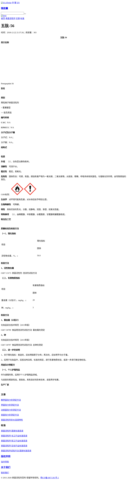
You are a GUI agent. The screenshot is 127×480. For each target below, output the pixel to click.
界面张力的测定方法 (10, 405)
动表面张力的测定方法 (11, 410)
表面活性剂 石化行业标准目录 (14, 446)
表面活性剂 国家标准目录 (12, 431)
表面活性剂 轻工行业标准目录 (14, 441)
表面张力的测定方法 (10, 415)
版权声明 (5, 456)
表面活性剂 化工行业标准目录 (14, 436)
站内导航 (5, 462)
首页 (3, 18)
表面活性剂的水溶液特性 (12, 420)
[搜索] (25, 13)
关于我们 (5, 467)
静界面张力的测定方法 (11, 400)
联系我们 (5, 473)
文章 (18, 18)
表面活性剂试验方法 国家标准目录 (16, 451)
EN (18, 3)
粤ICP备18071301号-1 (49, 478)
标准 (22, 18)
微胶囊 (4, 8)
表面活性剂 (10, 18)
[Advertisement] (63, 63)
